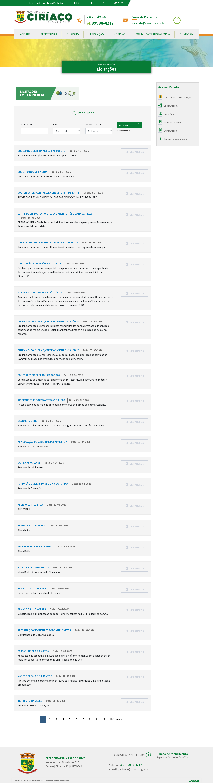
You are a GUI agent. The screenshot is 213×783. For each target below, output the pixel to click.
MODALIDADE (93, 124)
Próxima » (116, 719)
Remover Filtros (123, 130)
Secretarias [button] (48, 34)
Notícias (119, 34)
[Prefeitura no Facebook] (177, 20)
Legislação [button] (96, 34)
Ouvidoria (187, 34)
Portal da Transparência (152, 34)
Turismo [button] (73, 34)
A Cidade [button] (24, 34)
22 (103, 719)
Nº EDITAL (26, 124)
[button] (134, 151)
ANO (55, 124)
